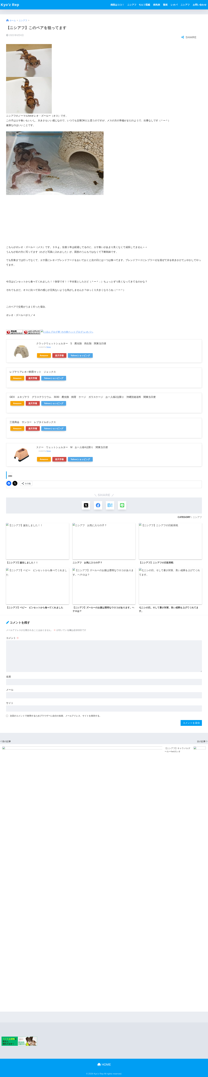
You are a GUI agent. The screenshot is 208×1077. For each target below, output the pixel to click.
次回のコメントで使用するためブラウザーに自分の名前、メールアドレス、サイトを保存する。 (56, 716)
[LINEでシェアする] (122, 505)
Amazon (44, 355)
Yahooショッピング (80, 355)
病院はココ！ (117, 4)
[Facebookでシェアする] (98, 505)
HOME (106, 1064)
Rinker (48, 347)
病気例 (156, 4)
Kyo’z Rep (10, 5)
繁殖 (165, 4)
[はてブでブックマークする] (110, 505)
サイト (9, 703)
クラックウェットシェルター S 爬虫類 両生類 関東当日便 (71, 343)
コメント (12, 638)
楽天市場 (59, 355)
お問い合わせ (199, 4)
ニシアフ (185, 4)
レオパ (174, 4)
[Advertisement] (104, 220)
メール (9, 689)
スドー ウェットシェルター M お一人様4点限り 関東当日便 (72, 447)
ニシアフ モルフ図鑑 (138, 4)
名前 (8, 676)
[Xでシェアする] (86, 505)
